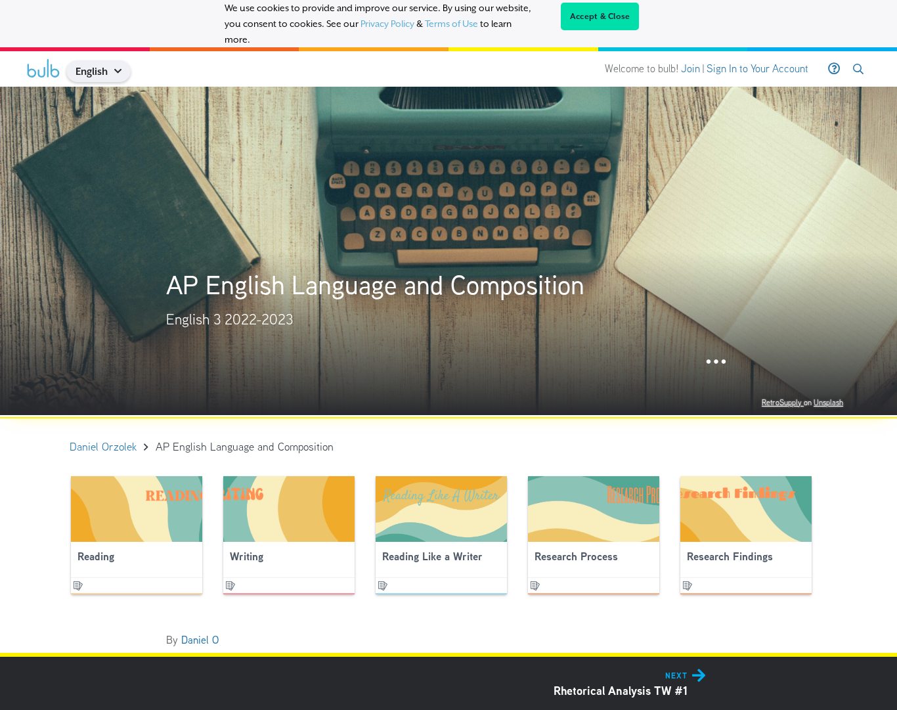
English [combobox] (92, 71)
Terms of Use (451, 23)
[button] (123, 71)
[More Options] (716, 362)
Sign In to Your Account (757, 68)
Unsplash (828, 402)
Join (690, 68)
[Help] (834, 69)
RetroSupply (783, 402)
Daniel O (200, 640)
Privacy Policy (387, 23)
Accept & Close (600, 16)
